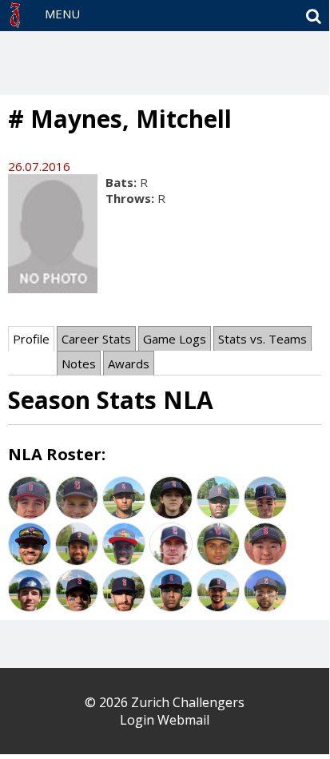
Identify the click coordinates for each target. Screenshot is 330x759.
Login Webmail (164, 720)
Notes (79, 364)
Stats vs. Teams (262, 339)
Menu (62, 14)
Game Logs (174, 339)
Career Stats (96, 339)
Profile (31, 339)
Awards (128, 364)
